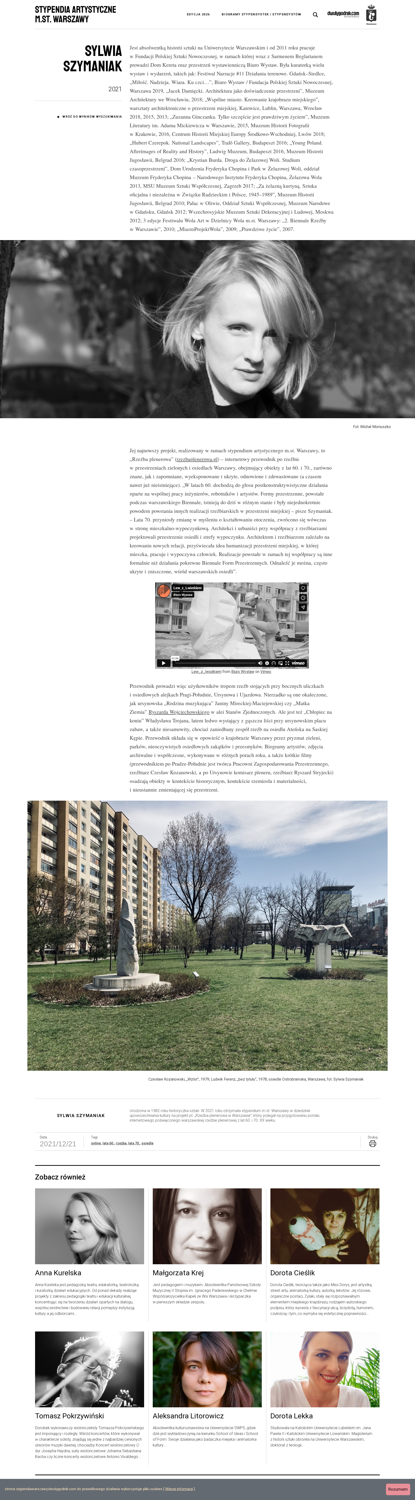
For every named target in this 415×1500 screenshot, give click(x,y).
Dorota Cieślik (292, 1273)
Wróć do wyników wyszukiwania (92, 116)
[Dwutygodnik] (343, 14)
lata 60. (108, 1143)
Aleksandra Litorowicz (188, 1416)
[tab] (315, 15)
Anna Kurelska (58, 1273)
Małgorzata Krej (178, 1273)
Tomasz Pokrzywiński (69, 1416)
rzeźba (121, 1143)
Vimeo (265, 671)
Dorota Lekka (291, 1416)
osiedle (147, 1143)
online (96, 1143)
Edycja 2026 (198, 14)
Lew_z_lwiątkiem (206, 671)
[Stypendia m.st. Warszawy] (371, 14)
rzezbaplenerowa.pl (197, 458)
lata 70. (134, 1143)
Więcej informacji (179, 1489)
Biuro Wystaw (242, 671)
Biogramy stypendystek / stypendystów (261, 14)
